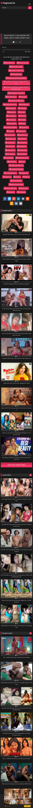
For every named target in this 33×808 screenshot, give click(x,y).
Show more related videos (16, 465)
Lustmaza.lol (11, 146)
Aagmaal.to (9, 2)
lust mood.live (12, 123)
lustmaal (23, 123)
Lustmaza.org (22, 150)
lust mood (22, 119)
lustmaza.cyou (11, 138)
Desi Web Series (11, 96)
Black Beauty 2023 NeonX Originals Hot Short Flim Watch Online (16, 88)
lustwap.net (8, 176)
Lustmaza (11, 131)
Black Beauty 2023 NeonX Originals (17, 78)
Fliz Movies (23, 108)
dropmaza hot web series (16, 100)
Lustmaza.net (22, 146)
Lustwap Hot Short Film (17, 165)
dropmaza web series (10, 104)
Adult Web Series (16, 74)
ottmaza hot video (16, 180)
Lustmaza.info (10, 142)
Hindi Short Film (10, 62)
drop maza (23, 96)
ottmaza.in (11, 192)
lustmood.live (12, 161)
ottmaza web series (11, 188)
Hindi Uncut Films (23, 62)
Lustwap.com (24, 173)
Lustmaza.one (10, 150)
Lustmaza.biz (21, 131)
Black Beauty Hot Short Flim (17, 93)
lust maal (22, 112)
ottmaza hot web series (17, 184)
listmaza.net (12, 112)
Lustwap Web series (11, 173)
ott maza (17, 176)
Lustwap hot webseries (17, 169)
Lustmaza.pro (10, 154)
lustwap (23, 161)
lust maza (22, 115)
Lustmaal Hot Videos (11, 127)
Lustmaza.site (9, 157)
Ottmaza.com (24, 188)
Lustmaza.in (23, 138)
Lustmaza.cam (10, 135)
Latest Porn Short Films (17, 70)
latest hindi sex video (17, 66)
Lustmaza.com (23, 135)
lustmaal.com (24, 127)
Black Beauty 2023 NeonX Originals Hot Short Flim (16, 82)
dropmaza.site (11, 108)
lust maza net (11, 119)
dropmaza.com (25, 104)
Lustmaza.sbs (22, 154)
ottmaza (27, 176)
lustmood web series (23, 157)
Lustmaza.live (22, 142)
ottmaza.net (22, 192)
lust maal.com (11, 115)
